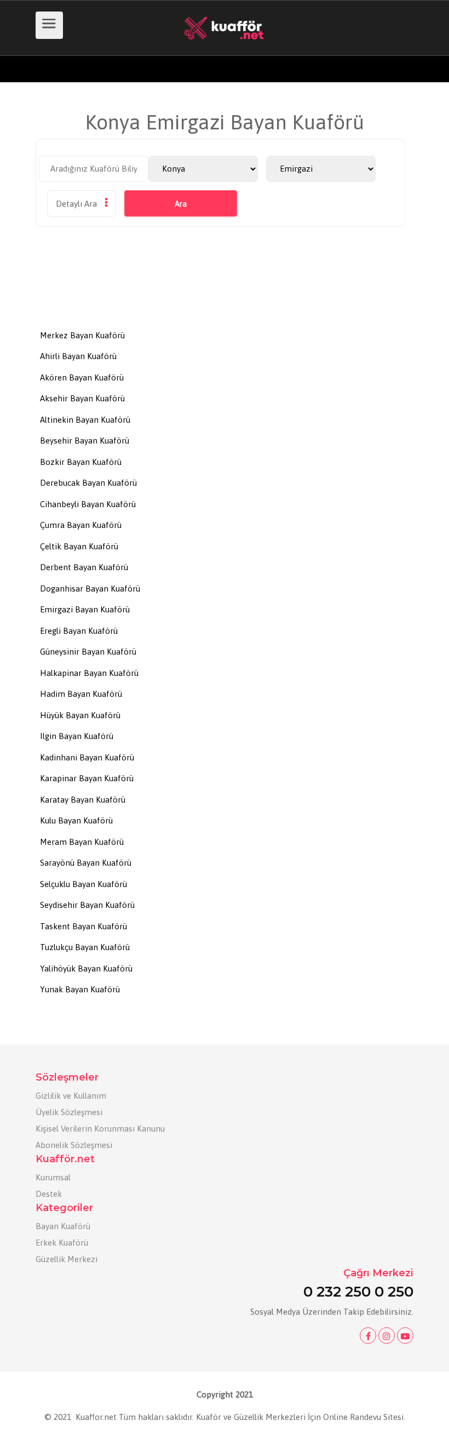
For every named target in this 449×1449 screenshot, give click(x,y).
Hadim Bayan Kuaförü (81, 693)
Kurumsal (53, 1177)
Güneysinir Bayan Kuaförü (88, 651)
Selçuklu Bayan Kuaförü (83, 884)
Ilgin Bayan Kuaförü (76, 736)
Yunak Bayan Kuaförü (80, 989)
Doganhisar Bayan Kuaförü (90, 588)
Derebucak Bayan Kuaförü (88, 482)
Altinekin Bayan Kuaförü (85, 419)
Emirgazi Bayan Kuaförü (85, 609)
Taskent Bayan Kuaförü (83, 926)
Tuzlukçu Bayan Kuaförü (85, 947)
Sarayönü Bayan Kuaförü (85, 862)
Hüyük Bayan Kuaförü (80, 715)
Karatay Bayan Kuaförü (82, 799)
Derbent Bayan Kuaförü (84, 567)
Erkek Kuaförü (62, 1242)
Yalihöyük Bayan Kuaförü (86, 968)
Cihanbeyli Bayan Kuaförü (88, 504)
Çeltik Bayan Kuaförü (79, 546)
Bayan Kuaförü (63, 1226)
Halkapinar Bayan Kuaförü (89, 673)
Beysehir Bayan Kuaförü (84, 440)
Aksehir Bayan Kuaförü (82, 398)
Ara (181, 204)
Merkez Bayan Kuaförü (82, 335)
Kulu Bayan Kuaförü (76, 820)
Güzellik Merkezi (66, 1259)
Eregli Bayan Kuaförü (79, 630)
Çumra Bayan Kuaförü (81, 525)
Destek (49, 1193)
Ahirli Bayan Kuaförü (78, 356)
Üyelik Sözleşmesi (69, 1112)
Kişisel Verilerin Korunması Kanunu (100, 1128)
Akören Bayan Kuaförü (82, 377)
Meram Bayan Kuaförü (82, 841)
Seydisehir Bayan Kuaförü (87, 905)
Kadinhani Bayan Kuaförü (87, 757)
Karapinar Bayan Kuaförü (87, 778)
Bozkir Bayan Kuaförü (81, 462)
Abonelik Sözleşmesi (74, 1145)
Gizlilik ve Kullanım (71, 1095)
